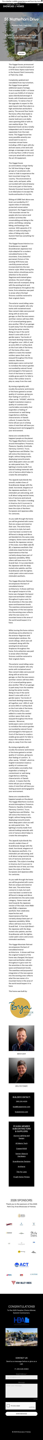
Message (21, 1382)
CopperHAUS (21, 1149)
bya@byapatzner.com (21, 1107)
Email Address (21, 1374)
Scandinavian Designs (21, 1161)
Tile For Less (21, 1172)
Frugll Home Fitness (21, 1177)
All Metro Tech (22, 1143)
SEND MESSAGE (21, 1414)
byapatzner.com (21, 1112)
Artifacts (21, 1167)
